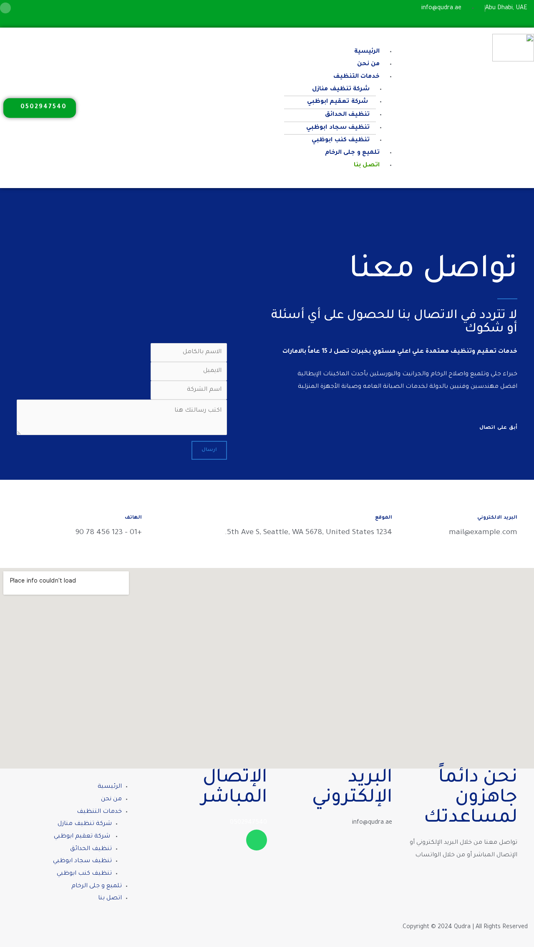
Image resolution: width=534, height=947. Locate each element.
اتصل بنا (367, 165)
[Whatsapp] (5, 8)
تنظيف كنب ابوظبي (340, 140)
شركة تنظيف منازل (340, 89)
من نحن (368, 64)
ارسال (209, 450)
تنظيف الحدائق (347, 115)
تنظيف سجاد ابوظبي (337, 128)
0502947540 (248, 823)
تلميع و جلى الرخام (352, 153)
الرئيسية (367, 51)
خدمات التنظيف (356, 77)
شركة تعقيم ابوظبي (338, 102)
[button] (256, 40)
